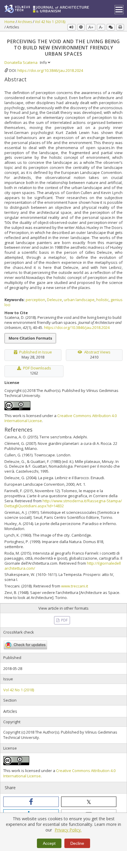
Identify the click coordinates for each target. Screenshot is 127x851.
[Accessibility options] (81, 27)
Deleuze (54, 299)
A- (101, 27)
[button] (31, 802)
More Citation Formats (30, 338)
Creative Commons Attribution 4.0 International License (60, 418)
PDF (64, 620)
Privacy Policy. (68, 830)
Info (44, 62)
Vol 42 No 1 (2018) (50, 21)
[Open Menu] (119, 9)
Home (10, 21)
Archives (25, 21)
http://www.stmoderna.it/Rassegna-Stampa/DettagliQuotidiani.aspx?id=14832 (63, 503)
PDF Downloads (37, 368)
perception (35, 299)
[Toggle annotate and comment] (111, 27)
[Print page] (120, 27)
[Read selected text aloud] (71, 27)
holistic (102, 299)
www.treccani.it (74, 586)
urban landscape (79, 299)
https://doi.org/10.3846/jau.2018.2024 (50, 70)
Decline (77, 843)
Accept (49, 843)
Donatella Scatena (21, 62)
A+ (90, 27)
